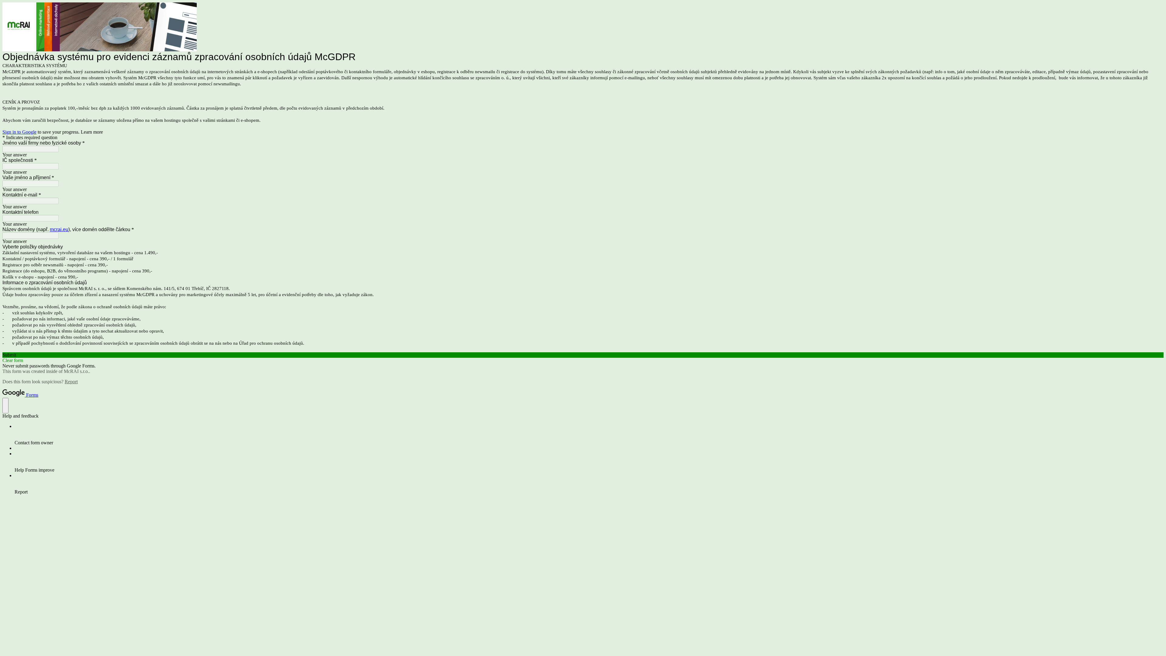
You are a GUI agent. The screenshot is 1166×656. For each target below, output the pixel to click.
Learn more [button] (92, 132)
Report (71, 381)
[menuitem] (589, 435)
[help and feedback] (5, 405)
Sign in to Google (19, 132)
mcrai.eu (59, 229)
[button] (583, 355)
